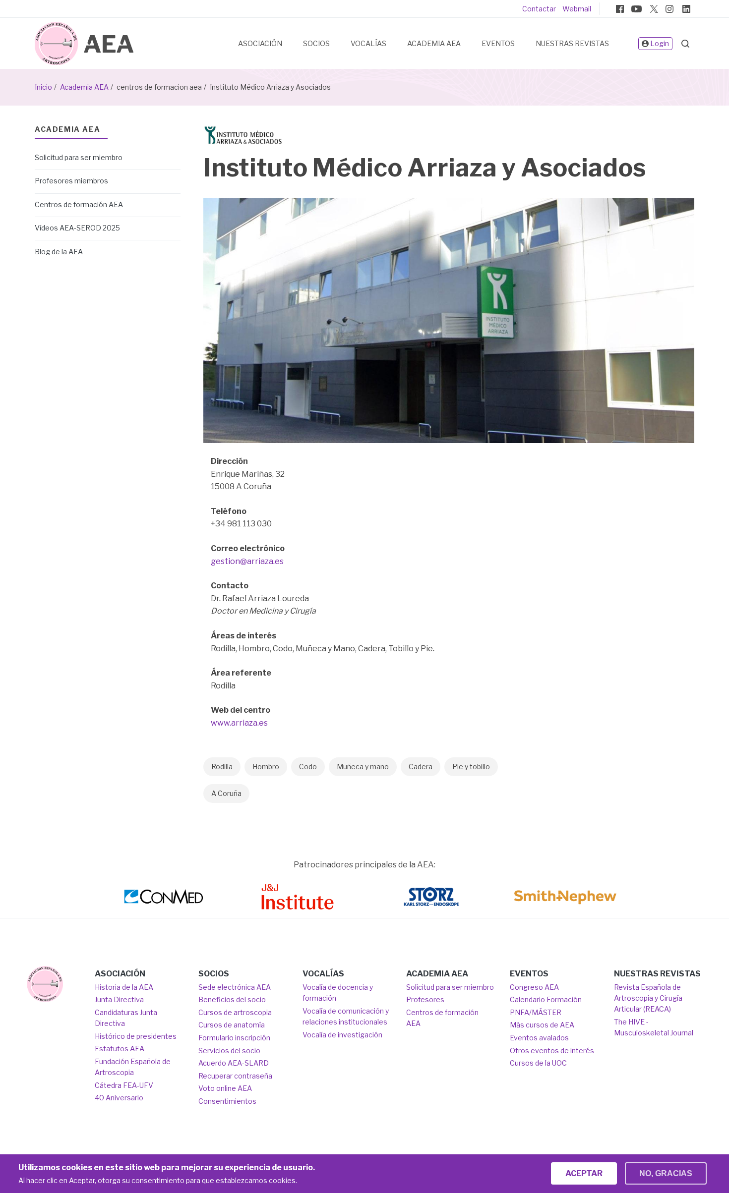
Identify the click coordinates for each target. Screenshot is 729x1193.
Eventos (498, 43)
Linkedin (686, 9)
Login (659, 43)
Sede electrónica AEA (234, 987)
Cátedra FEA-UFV (124, 1085)
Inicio (43, 87)
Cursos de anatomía (231, 1025)
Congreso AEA (534, 987)
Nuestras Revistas (572, 43)
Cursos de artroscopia (235, 1012)
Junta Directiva (119, 999)
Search (685, 43)
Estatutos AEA (119, 1048)
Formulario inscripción (234, 1037)
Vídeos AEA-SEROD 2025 (77, 228)
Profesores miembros (71, 180)
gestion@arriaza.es (247, 561)
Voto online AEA (225, 1088)
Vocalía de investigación (342, 1034)
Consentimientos (227, 1101)
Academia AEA (434, 43)
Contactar (539, 8)
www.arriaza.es (239, 723)
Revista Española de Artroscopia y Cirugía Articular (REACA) (648, 998)
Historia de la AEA (124, 987)
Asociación (260, 43)
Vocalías (368, 43)
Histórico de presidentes (136, 1036)
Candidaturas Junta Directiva (126, 1017)
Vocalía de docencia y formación (338, 992)
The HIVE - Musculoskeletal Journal (653, 1027)
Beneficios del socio (232, 999)
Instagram (669, 9)
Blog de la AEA (59, 251)
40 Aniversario (119, 1097)
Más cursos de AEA (542, 1025)
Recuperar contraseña (235, 1076)
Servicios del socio (229, 1050)
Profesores (425, 999)
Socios (316, 43)
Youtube (636, 9)
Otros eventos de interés (552, 1050)
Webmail (576, 8)
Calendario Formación (546, 999)
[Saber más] (45, 984)
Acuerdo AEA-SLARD (233, 1063)
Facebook (620, 9)
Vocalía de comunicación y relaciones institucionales (346, 1016)
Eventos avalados (539, 1037)
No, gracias (665, 1173)
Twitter (653, 9)
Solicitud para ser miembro (78, 157)
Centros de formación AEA (79, 204)
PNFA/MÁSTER (535, 1012)
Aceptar (584, 1173)
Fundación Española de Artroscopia (133, 1067)
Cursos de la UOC (538, 1063)
